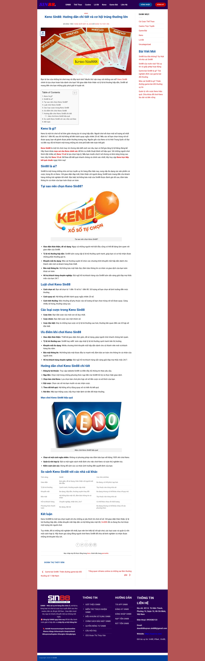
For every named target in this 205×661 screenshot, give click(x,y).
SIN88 (68, 5)
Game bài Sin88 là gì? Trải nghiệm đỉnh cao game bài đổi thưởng (150, 74)
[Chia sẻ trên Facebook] (78, 545)
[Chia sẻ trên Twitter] (82, 545)
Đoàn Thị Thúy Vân (102, 24)
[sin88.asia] (50, 4)
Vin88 (162, 639)
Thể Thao (78, 5)
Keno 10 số (56, 157)
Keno (104, 5)
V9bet (156, 639)
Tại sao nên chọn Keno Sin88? (56, 102)
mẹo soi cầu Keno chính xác (66, 151)
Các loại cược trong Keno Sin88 (56, 108)
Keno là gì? (48, 96)
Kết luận (47, 122)
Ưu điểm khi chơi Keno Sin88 (55, 111)
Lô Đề (96, 5)
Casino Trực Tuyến (146, 26)
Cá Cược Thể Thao (146, 21)
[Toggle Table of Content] (73, 93)
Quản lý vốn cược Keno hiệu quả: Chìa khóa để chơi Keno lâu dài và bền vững (151, 94)
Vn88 (151, 639)
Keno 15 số (61, 154)
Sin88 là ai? (48, 99)
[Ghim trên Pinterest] (91, 545)
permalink (105, 553)
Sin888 (104, 522)
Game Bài (113, 5)
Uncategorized (145, 44)
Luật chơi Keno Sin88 (52, 105)
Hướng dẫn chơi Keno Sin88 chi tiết (58, 113)
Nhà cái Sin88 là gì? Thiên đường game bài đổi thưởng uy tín (150, 84)
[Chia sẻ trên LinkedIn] (95, 545)
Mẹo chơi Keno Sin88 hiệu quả (59, 116)
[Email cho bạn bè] (86, 545)
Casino (88, 5)
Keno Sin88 (122, 79)
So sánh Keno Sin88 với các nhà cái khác (60, 119)
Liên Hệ (124, 5)
